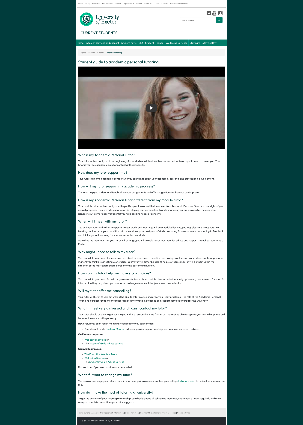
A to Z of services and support (102, 42)
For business (107, 3)
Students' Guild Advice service (106, 343)
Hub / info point (186, 380)
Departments (128, 3)
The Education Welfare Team (100, 354)
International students (179, 3)
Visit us (139, 3)
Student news (129, 42)
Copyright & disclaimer (150, 413)
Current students (161, 3)
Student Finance (154, 42)
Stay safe (195, 42)
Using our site (84, 413)
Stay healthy (209, 42)
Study (87, 3)
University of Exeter (96, 420)
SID (141, 42)
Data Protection (132, 413)
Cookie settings (183, 413)
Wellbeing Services (176, 42)
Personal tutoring (114, 52)
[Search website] (219, 20)
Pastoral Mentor (115, 328)
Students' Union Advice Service (106, 361)
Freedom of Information (113, 413)
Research (96, 3)
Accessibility (96, 413)
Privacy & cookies (168, 413)
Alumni (118, 3)
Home (80, 3)
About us (148, 3)
